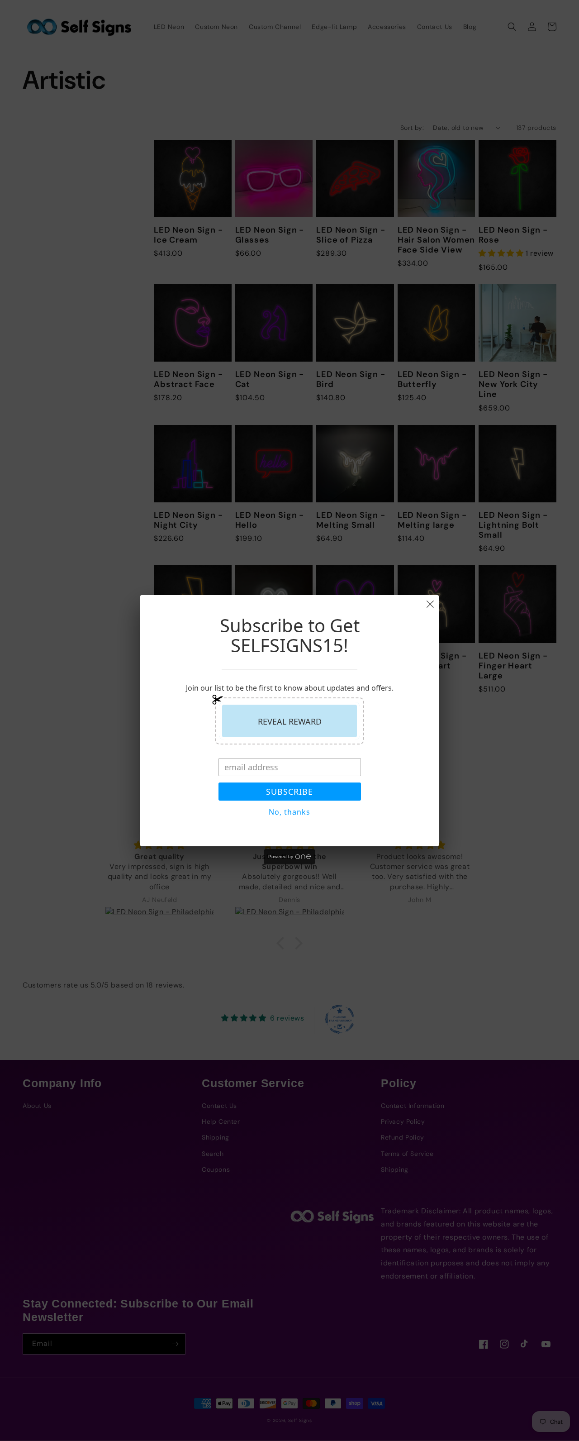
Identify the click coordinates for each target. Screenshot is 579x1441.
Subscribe (289, 791)
